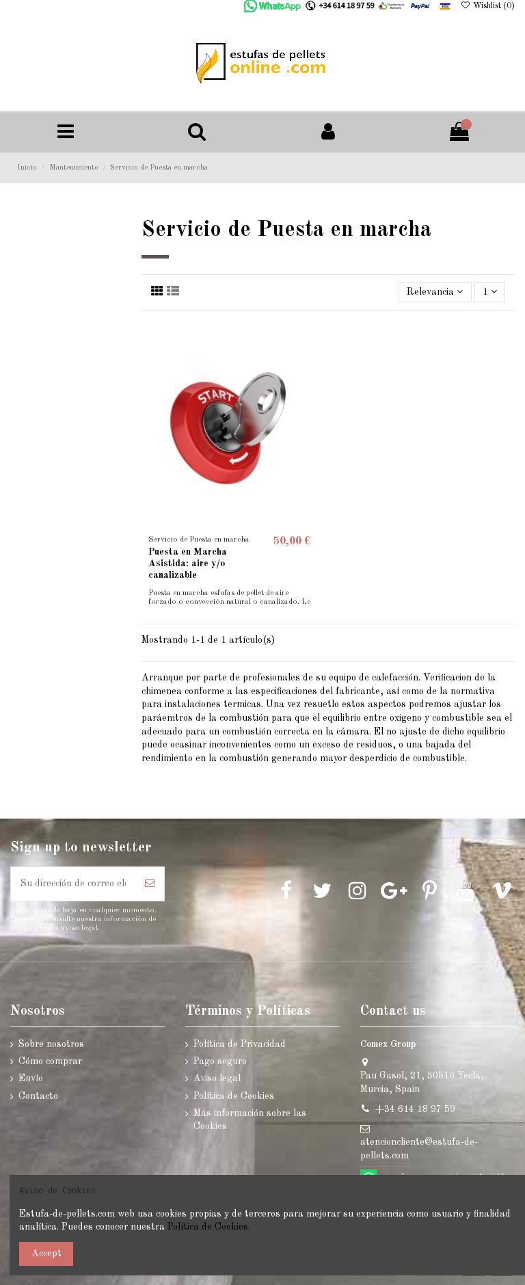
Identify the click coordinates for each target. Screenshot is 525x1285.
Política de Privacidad (239, 1044)
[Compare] (307, 364)
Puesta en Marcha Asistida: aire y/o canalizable (187, 563)
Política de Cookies (233, 1096)
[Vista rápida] (307, 388)
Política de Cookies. (207, 1227)
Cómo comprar (50, 1061)
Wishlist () (493, 6)
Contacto (38, 1096)
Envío (30, 1078)
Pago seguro (220, 1061)
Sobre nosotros (51, 1044)
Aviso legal (217, 1078)
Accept (46, 1253)
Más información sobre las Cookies (249, 1120)
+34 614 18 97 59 (415, 1109)
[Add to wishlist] (307, 340)
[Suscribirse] (149, 884)
